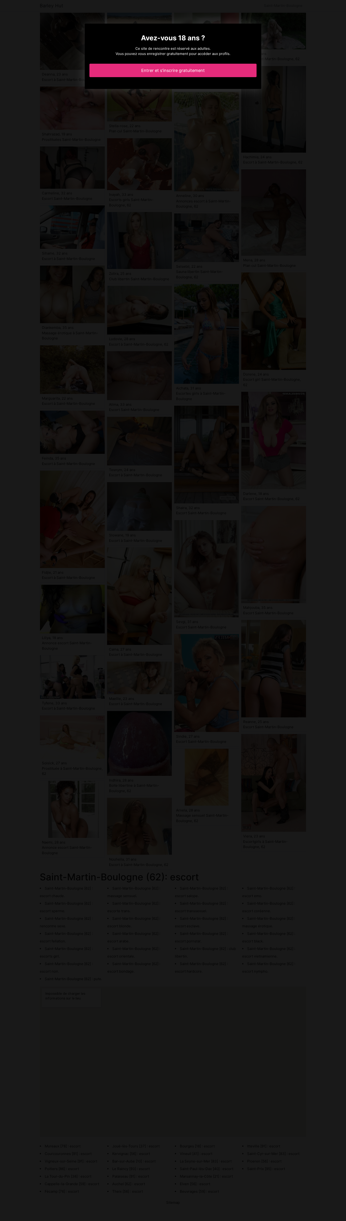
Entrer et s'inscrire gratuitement (173, 70)
